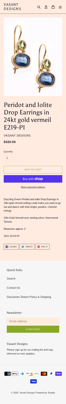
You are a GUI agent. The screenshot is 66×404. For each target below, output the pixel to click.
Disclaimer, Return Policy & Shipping (29, 297)
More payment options (33, 187)
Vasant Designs (12, 7)
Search (11, 278)
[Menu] (60, 7)
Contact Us (13, 287)
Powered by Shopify (45, 392)
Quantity (8, 151)
